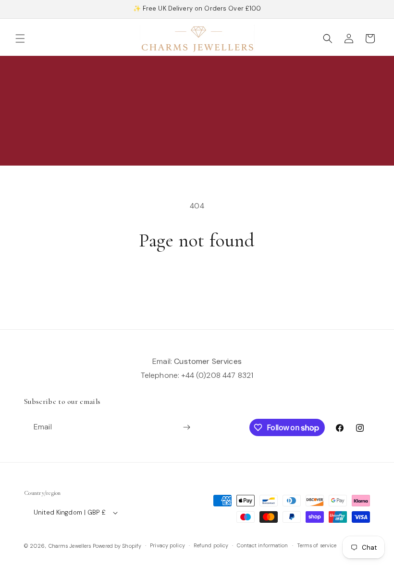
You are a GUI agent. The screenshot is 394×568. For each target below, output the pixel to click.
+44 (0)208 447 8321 (217, 375)
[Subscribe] (186, 427)
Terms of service (317, 545)
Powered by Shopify (117, 545)
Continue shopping (197, 283)
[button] (20, 38)
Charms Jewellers (70, 545)
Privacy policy (167, 545)
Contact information (262, 545)
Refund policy (211, 545)
